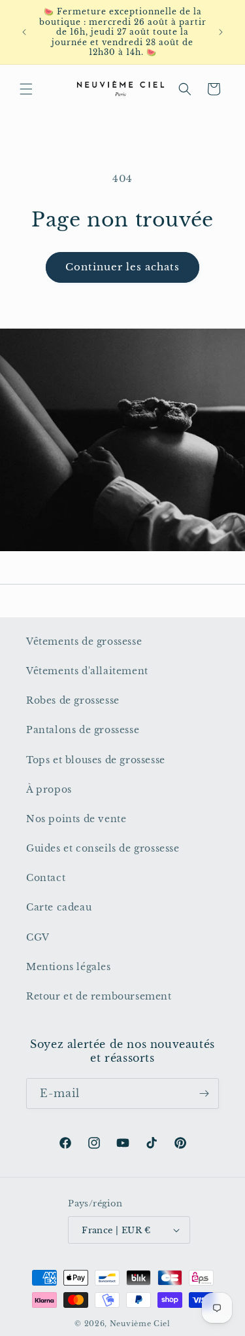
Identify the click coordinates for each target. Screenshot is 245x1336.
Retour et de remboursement (99, 996)
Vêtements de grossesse (84, 641)
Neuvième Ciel (140, 1323)
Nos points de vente (76, 819)
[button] (26, 89)
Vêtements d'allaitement (87, 671)
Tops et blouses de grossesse (95, 760)
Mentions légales (68, 967)
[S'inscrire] (203, 1093)
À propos (49, 789)
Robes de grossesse (73, 700)
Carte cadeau (58, 907)
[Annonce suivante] (220, 32)
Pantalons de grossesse (82, 730)
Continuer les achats (122, 267)
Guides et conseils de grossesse (103, 848)
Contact (45, 878)
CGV (38, 937)
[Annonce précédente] (24, 32)
